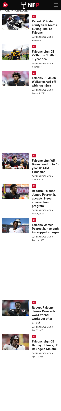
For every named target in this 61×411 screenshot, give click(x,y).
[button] (55, 5)
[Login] (6, 5)
